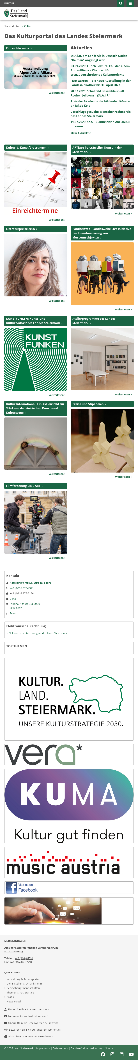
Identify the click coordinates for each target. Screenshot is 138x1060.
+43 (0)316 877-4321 (22, 588)
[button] (120, 3)
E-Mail (13, 598)
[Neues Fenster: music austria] (63, 862)
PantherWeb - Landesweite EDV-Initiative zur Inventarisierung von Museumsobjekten (101, 233)
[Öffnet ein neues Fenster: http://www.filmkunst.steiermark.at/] (35, 522)
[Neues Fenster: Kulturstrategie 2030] (69, 699)
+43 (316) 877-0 (24, 958)
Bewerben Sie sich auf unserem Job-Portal (34, 1029)
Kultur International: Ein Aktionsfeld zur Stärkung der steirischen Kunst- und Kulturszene (35, 408)
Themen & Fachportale (20, 992)
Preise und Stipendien (88, 404)
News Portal (14, 1001)
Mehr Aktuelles (80, 133)
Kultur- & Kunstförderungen (26, 148)
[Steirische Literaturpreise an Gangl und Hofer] (35, 265)
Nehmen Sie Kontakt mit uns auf (28, 1016)
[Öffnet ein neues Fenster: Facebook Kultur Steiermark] (22, 887)
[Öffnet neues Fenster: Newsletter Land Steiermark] (53, 910)
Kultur (28, 26)
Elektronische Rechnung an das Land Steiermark (38, 633)
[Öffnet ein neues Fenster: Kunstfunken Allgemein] (35, 359)
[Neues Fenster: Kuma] (69, 806)
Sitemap (110, 1048)
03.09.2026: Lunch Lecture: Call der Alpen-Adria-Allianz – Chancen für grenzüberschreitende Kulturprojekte (100, 70)
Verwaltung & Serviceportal (23, 979)
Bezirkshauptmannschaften (23, 988)
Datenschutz (60, 1048)
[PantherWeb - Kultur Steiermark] (102, 273)
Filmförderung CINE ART (23, 486)
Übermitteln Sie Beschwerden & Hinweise (33, 1023)
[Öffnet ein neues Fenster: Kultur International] (35, 443)
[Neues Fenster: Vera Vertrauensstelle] (43, 754)
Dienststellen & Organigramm (25, 983)
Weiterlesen (56, 93)
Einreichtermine (17, 48)
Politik (10, 997)
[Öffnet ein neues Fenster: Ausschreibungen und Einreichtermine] (35, 184)
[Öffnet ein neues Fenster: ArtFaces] (102, 183)
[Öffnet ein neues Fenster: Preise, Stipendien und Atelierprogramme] (102, 359)
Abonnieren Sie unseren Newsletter (30, 1036)
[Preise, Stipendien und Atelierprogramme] (102, 440)
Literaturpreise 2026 (20, 229)
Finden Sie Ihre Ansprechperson (28, 1009)
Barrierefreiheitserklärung (86, 1048)
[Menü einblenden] (130, 3)
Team (13, 613)
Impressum (43, 1048)
